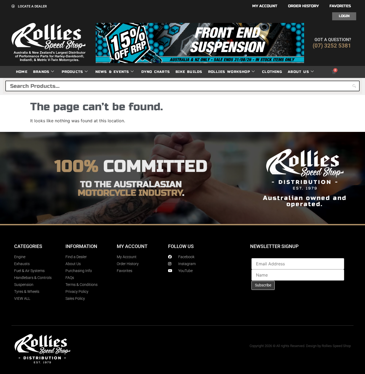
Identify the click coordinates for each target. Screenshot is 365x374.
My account (264, 6)
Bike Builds (189, 72)
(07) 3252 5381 (332, 45)
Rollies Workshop (229, 72)
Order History (303, 6)
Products (72, 72)
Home (22, 72)
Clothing (272, 72)
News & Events (112, 72)
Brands (41, 72)
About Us (298, 72)
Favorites (340, 6)
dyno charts (155, 72)
